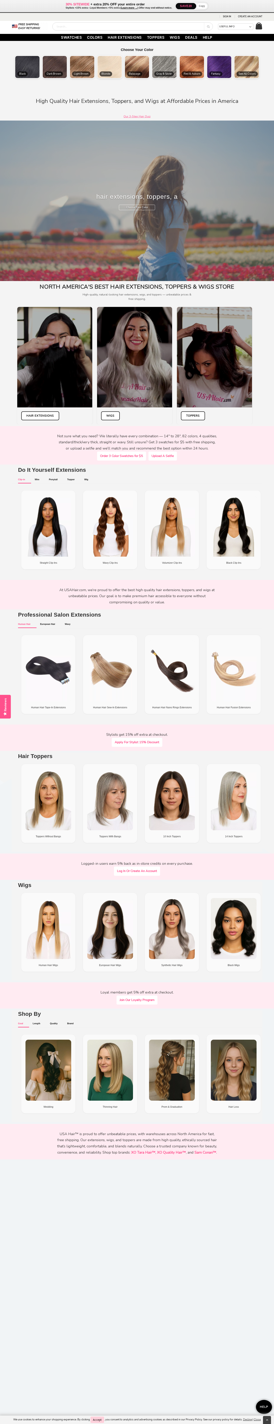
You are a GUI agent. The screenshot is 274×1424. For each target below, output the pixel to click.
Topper (71, 479)
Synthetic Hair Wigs (172, 965)
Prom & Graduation (171, 1106)
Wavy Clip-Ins (110, 562)
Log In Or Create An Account (137, 871)
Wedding (48, 1106)
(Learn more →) (129, 7)
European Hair (47, 624)
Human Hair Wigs (48, 965)
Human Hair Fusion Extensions (234, 707)
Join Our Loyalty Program (137, 1000)
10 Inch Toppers (172, 836)
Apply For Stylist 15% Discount (137, 742)
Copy (202, 6)
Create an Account (250, 16)
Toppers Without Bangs (48, 836)
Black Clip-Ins (233, 562)
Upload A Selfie (162, 456)
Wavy (67, 624)
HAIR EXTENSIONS (125, 37)
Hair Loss (233, 1106)
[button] (27, 67)
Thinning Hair (110, 1106)
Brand (70, 1023)
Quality (54, 1023)
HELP (207, 37)
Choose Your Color (137, 207)
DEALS (191, 37)
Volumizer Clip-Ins (172, 562)
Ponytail (53, 479)
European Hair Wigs (110, 965)
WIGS (175, 37)
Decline (247, 1419)
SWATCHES (71, 37)
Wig (86, 479)
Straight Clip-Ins (48, 562)
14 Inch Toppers (234, 836)
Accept (97, 1420)
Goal (20, 1023)
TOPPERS (156, 37)
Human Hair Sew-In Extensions (110, 707)
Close (257, 1419)
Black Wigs (234, 965)
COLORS (94, 37)
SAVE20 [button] (186, 6)
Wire (37, 479)
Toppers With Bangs (110, 836)
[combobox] (132, 26)
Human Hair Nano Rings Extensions (172, 707)
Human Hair (24, 624)
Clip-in (21, 479)
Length (36, 1023)
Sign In (227, 16)
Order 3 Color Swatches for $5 (121, 456)
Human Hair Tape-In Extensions (48, 707)
